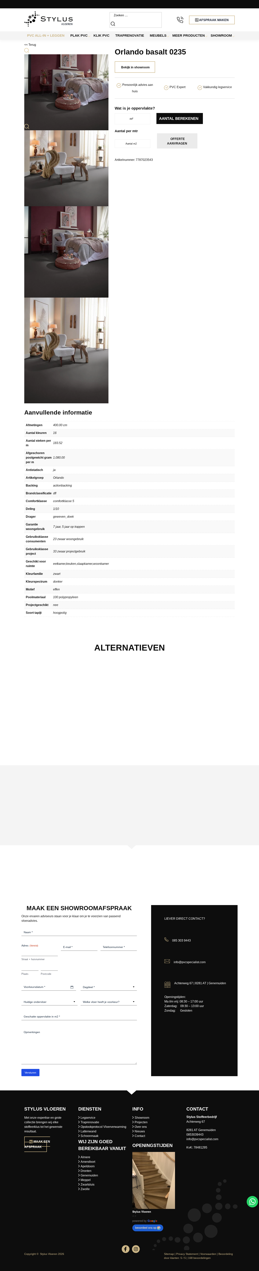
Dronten (86, 1170)
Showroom (142, 1117)
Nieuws (140, 1131)
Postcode (46, 973)
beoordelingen (199, 1257)
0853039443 (194, 1134)
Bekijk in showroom (135, 67)
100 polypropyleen (65, 597)
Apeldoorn (88, 1166)
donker (57, 581)
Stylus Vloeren (141, 1211)
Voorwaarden (208, 1253)
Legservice (88, 1117)
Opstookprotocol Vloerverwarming (103, 1126)
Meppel (86, 1180)
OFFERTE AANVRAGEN (177, 141)
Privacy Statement (187, 1253)
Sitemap (169, 1253)
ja (54, 470)
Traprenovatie (90, 1122)
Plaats (24, 973)
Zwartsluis (87, 1184)
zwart (56, 573)
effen (56, 589)
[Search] (113, 24)
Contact (140, 1136)
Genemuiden (89, 1175)
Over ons (141, 1126)
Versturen (30, 1072)
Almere (85, 1157)
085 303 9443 (181, 940)
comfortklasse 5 (63, 501)
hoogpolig (60, 612)
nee (55, 605)
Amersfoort (88, 1161)
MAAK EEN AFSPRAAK (37, 1144)
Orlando (58, 477)
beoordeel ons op (145, 1227)
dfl (54, 493)
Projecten (141, 1122)
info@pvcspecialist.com (190, 962)
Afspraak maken (214, 20)
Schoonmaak (89, 1136)
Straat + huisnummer (33, 959)
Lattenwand (88, 1131)
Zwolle (85, 1189)
